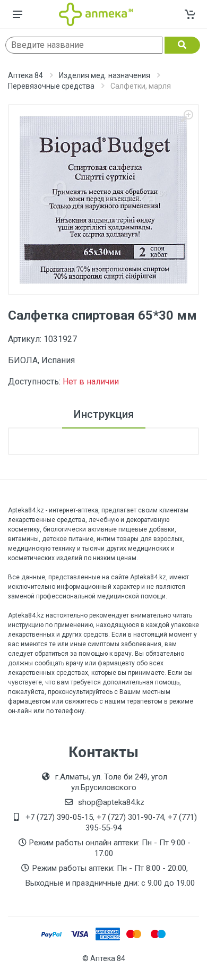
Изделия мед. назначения (104, 75)
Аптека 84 (25, 75)
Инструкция (104, 414)
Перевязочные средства (51, 86)
